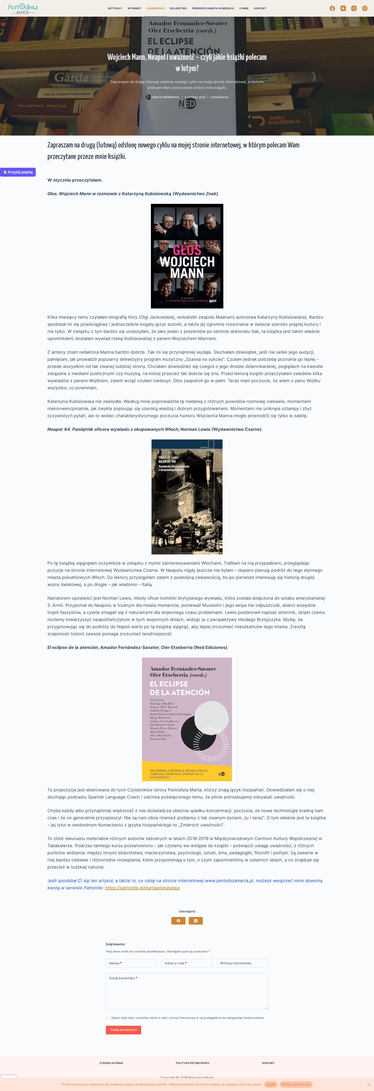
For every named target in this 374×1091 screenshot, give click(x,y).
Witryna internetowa (235, 963)
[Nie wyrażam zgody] (368, 1084)
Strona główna (111, 1063)
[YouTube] (343, 8)
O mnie (243, 8)
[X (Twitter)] (196, 921)
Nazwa (115, 963)
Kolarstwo (178, 8)
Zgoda (270, 1084)
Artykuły (115, 8)
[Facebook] (332, 8)
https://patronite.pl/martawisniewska (142, 887)
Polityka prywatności (192, 1063)
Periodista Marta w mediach (213, 8)
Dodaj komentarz (123, 978)
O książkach (155, 8)
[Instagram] (354, 8)
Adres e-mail (176, 963)
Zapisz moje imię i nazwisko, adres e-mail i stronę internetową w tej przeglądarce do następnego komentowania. (187, 1017)
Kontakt (260, 8)
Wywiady (134, 8)
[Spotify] (365, 8)
